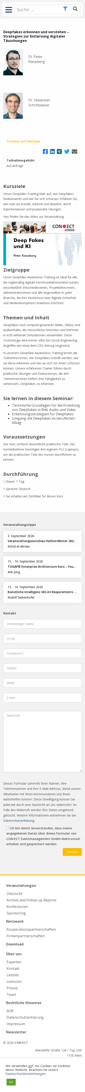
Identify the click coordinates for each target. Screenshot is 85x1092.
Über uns (14, 954)
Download (15, 944)
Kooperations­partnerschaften (31, 929)
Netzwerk (15, 921)
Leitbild (13, 975)
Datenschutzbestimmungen (25, 1073)
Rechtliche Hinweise (23, 1002)
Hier (6, 216)
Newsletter (16, 1032)
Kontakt (13, 968)
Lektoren (14, 981)
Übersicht (14, 893)
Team (11, 994)
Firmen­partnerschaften (26, 936)
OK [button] (11, 1082)
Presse (12, 988)
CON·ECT (21, 1043)
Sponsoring (16, 913)
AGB (10, 1010)
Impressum (16, 1023)
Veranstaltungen (21, 885)
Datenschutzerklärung (18, 820)
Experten (14, 962)
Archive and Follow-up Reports (31, 900)
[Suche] (75, 9)
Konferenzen (17, 906)
